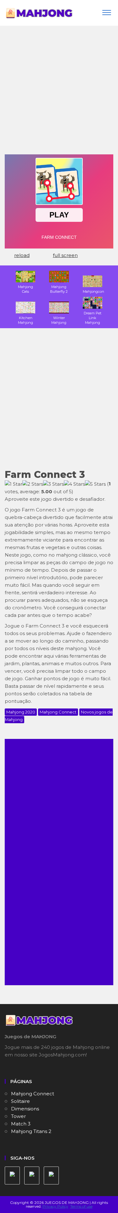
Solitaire (20, 1101)
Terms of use (81, 1206)
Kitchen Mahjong (25, 320)
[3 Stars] (53, 484)
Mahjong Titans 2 (31, 1131)
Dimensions (25, 1109)
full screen (65, 255)
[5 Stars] (95, 484)
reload (22, 255)
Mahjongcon (93, 291)
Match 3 (21, 1124)
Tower (18, 1116)
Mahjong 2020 (20, 711)
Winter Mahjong (58, 320)
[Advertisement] (59, 92)
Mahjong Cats (25, 289)
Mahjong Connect (58, 711)
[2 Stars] (32, 484)
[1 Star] (13, 484)
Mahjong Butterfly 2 (59, 289)
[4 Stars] (74, 484)
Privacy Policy (55, 1206)
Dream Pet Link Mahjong (92, 317)
